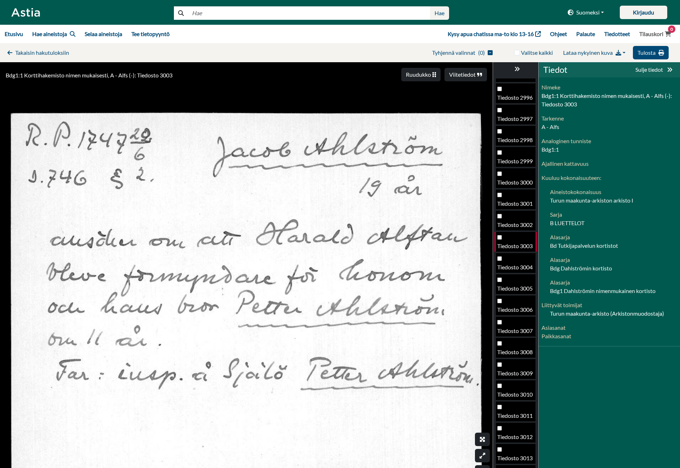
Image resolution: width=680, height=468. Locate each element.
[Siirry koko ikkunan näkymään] (482, 439)
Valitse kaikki (537, 52)
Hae (439, 13)
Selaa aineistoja (103, 33)
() (458, 52)
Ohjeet (558, 33)
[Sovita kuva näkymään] (482, 455)
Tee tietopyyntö (150, 33)
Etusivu (14, 33)
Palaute (585, 33)
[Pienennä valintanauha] (515, 69)
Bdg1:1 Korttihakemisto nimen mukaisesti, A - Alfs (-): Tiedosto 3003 (89, 75)
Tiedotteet (617, 33)
